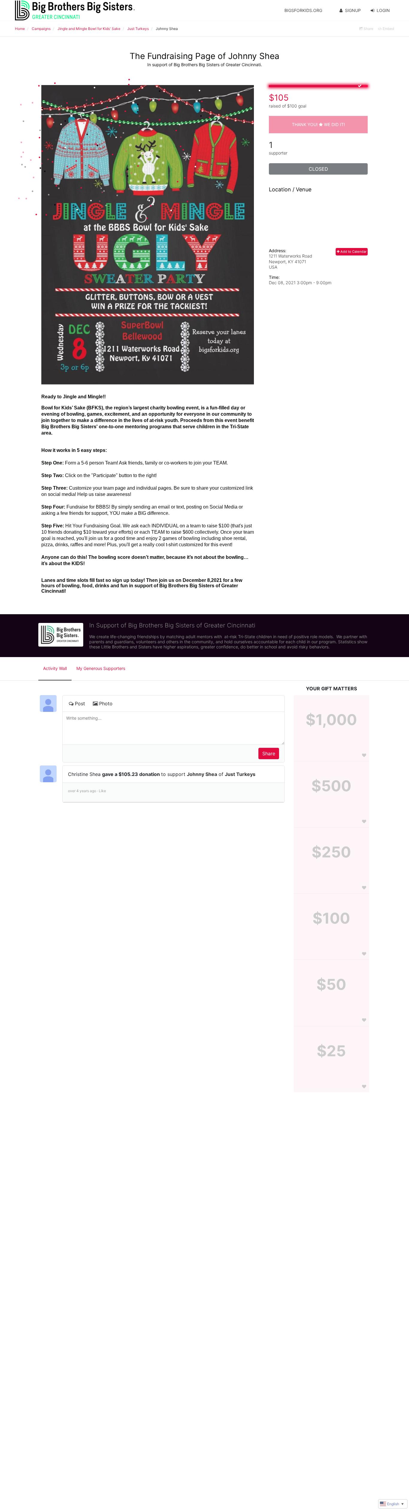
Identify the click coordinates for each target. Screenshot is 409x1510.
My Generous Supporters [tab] (100, 668)
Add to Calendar (353, 251)
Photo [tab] (106, 703)
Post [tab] (80, 703)
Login (383, 10)
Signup (353, 10)
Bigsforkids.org (303, 10)
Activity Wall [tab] (55, 668)
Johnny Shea (202, 774)
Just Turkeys (240, 774)
